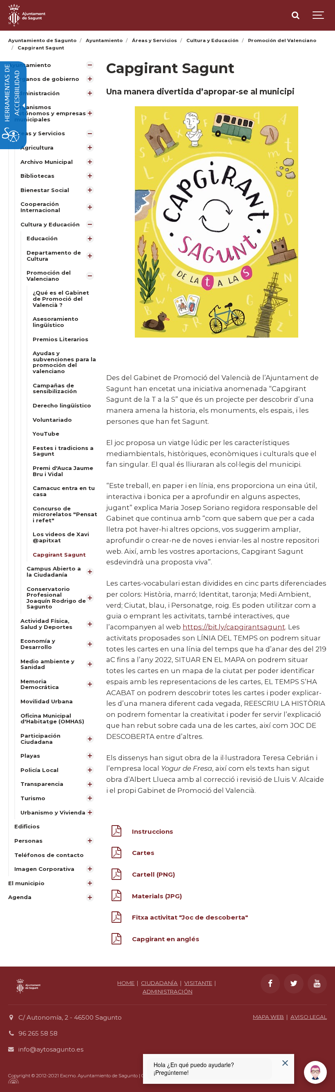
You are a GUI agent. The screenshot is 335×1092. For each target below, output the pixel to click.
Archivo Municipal (46, 162)
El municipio (26, 883)
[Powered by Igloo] (12, 1081)
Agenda (19, 897)
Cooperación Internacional (40, 207)
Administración (37, 93)
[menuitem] (53, 467)
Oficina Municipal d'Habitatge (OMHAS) (52, 718)
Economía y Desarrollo (37, 644)
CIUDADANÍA (159, 983)
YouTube (46, 433)
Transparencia (41, 784)
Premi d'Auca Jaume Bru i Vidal (63, 471)
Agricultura (37, 147)
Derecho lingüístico (62, 405)
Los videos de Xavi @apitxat (61, 537)
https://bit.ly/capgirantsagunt (234, 627)
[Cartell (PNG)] (116, 876)
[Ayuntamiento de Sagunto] (26, 15)
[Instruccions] (116, 832)
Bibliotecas (37, 175)
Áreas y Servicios (39, 133)
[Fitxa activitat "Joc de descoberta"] (116, 919)
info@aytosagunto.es (50, 1049)
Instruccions (152, 831)
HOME (125, 983)
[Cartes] (116, 854)
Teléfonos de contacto (49, 855)
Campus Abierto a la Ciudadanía (54, 571)
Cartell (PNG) (153, 874)
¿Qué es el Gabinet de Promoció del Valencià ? (61, 298)
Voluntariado (52, 419)
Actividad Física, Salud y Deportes (46, 624)
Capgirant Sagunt (59, 554)
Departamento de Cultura (54, 255)
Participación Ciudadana (40, 738)
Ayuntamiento (29, 65)
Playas (30, 755)
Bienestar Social (44, 190)
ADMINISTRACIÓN (167, 991)
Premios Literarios (60, 339)
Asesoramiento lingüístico (55, 322)
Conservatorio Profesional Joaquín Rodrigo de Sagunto (56, 598)
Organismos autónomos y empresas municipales (50, 113)
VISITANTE (198, 983)
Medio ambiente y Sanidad (47, 664)
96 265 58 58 (38, 1033)
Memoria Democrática (39, 684)
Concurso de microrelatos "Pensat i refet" (65, 514)
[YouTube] (317, 984)
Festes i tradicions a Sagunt (63, 451)
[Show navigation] (318, 15)
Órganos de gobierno (46, 79)
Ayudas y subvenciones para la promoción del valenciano (64, 362)
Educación (42, 238)
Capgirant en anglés (165, 939)
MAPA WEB (268, 1017)
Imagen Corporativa (44, 869)
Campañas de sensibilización (55, 388)
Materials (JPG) (157, 896)
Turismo (32, 798)
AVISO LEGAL (308, 1017)
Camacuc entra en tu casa (64, 491)
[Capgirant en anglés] (116, 940)
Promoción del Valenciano (49, 275)
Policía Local (39, 770)
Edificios (27, 826)
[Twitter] (294, 984)
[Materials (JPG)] (116, 897)
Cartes (143, 853)
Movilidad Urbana (46, 701)
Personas (28, 840)
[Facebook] (270, 984)
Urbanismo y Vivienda (52, 812)
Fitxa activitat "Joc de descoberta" (190, 917)
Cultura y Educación (50, 224)
